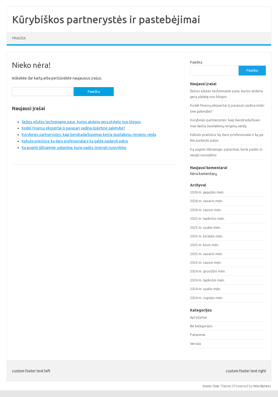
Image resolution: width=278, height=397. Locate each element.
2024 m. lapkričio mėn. (207, 280)
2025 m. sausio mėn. (206, 262)
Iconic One (211, 386)
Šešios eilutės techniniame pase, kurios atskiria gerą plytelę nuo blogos (81, 122)
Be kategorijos (201, 326)
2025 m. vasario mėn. (206, 254)
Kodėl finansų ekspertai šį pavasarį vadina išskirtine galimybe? (73, 128)
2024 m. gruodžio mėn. (208, 271)
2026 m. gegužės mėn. (207, 192)
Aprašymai (198, 317)
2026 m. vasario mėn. (206, 201)
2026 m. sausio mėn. (206, 210)
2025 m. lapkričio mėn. (207, 218)
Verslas (195, 343)
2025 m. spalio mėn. (205, 227)
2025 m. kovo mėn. (204, 245)
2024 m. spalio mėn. (205, 289)
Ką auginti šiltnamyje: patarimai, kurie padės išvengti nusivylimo (74, 147)
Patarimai (197, 334)
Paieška (196, 62)
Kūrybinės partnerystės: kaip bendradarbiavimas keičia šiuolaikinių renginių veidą (89, 134)
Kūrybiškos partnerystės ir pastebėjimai (106, 19)
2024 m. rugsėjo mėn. (206, 298)
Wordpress (262, 386)
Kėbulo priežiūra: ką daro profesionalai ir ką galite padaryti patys (75, 141)
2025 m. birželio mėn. (206, 236)
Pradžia (19, 38)
